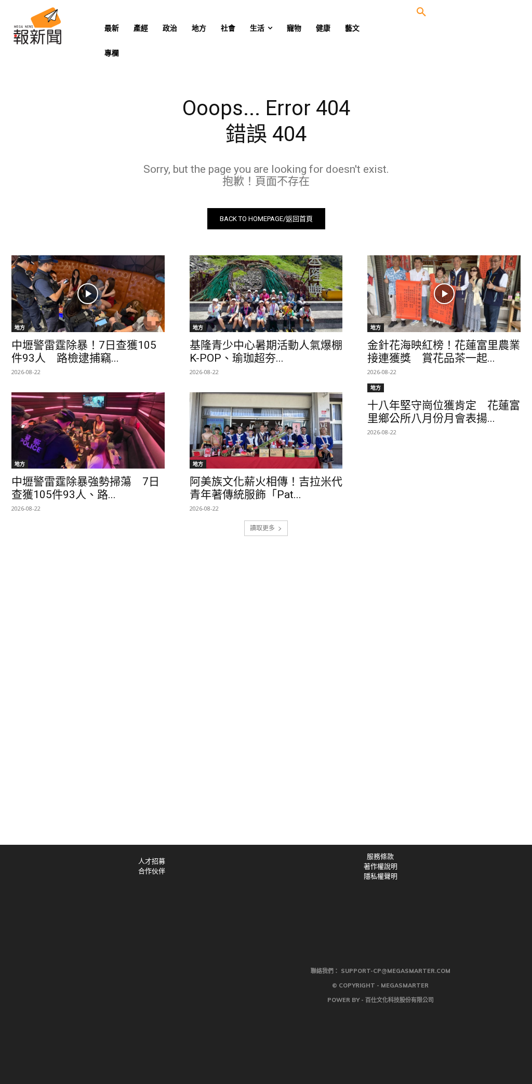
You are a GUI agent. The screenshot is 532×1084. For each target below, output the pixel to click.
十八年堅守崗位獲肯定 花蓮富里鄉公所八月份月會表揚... (443, 411)
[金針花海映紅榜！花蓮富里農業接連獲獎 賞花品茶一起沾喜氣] (444, 293)
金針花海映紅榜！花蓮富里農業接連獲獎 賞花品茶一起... (443, 351)
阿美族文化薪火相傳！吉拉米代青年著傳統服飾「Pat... (266, 488)
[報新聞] (67, 26)
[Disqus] (266, 701)
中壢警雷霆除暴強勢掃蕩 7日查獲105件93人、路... (85, 488)
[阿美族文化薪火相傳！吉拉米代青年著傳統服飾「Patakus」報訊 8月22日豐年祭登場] (266, 430)
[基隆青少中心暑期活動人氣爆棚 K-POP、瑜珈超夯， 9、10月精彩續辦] (266, 293)
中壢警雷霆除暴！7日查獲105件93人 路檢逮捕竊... (83, 351)
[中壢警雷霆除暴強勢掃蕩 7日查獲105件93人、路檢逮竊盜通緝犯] (88, 430)
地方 (20, 327)
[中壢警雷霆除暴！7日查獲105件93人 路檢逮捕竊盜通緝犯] (88, 293)
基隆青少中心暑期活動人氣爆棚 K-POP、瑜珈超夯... (266, 351)
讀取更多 (262, 528)
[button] (421, 12)
